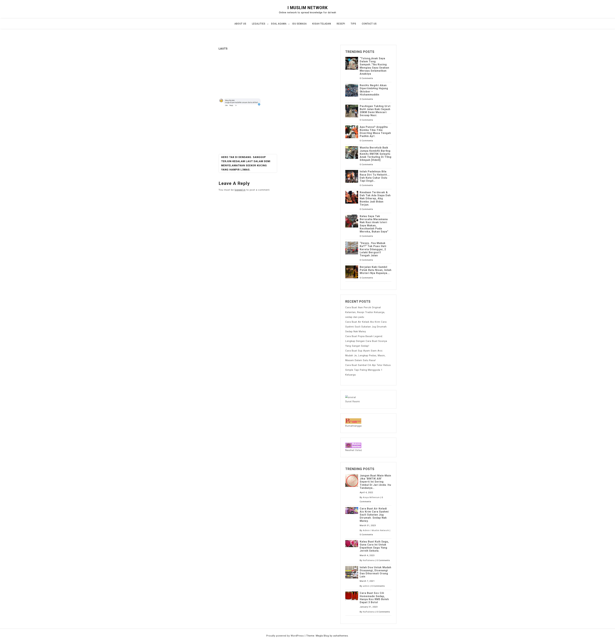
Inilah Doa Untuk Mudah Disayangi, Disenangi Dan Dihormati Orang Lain (375, 572)
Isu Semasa (299, 23)
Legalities (258, 23)
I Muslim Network (307, 7)
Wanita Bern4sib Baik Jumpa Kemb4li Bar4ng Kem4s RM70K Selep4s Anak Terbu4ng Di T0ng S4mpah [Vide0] (375, 153)
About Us (240, 23)
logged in (240, 189)
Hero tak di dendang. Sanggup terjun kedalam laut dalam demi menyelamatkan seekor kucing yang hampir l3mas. (245, 163)
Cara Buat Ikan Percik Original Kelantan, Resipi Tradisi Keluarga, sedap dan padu (365, 312)
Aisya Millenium (371, 497)
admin (366, 586)
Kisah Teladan (321, 23)
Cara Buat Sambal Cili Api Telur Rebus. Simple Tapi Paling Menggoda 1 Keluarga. (368, 370)
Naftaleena (369, 560)
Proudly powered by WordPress (285, 635)
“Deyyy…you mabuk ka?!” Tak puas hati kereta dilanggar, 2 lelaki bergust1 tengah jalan (373, 249)
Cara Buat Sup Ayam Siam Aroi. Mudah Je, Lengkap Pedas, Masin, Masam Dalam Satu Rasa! (365, 355)
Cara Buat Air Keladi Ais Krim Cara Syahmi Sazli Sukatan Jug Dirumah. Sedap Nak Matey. (366, 326)
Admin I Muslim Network (376, 530)
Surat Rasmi (352, 401)
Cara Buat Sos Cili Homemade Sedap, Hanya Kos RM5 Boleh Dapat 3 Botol (374, 597)
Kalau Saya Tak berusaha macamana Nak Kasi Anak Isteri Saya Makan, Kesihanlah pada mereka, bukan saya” (374, 224)
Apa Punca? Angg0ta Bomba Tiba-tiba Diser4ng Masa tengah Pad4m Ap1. (375, 131)
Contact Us (369, 23)
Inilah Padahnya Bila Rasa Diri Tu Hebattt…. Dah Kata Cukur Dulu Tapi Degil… (375, 176)
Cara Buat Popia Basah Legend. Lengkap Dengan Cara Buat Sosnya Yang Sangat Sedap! (366, 341)
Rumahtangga (353, 425)
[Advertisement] (277, 74)
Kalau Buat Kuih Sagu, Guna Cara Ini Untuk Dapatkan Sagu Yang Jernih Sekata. (374, 546)
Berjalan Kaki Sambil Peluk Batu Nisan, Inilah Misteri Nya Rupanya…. (375, 270)
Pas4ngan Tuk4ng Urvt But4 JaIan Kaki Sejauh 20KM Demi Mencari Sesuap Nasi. (375, 111)
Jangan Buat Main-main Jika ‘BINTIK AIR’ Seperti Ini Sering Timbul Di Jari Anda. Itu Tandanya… (375, 481)
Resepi (341, 23)
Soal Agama (279, 23)
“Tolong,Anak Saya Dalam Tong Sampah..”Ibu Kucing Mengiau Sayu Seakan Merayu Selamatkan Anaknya (374, 66)
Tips (353, 23)
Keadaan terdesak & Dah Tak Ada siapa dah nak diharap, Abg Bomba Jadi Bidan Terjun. (375, 198)
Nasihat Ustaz (353, 450)
